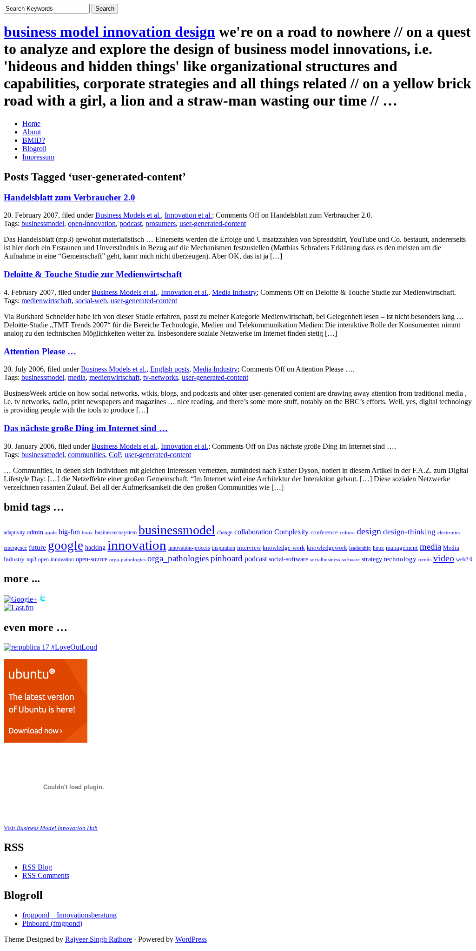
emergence (15, 548)
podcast (130, 223)
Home (31, 123)
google (65, 545)
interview (249, 548)
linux (378, 548)
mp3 (31, 559)
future (37, 547)
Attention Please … (40, 351)
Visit (51, 828)
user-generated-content (212, 223)
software (351, 559)
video (443, 558)
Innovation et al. (188, 215)
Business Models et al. (128, 215)
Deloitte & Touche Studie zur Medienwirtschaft (93, 274)
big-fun (69, 532)
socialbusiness (325, 559)
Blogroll (34, 149)
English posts (169, 369)
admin (35, 532)
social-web (91, 301)
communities (86, 455)
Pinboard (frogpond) (52, 923)
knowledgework (327, 547)
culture (347, 532)
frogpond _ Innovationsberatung (69, 915)
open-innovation (92, 223)
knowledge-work (284, 547)
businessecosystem (116, 533)
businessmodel (42, 223)
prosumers (160, 223)
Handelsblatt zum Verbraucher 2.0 (69, 197)
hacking (95, 547)
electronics (448, 532)
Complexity (291, 532)
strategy (372, 559)
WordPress (191, 939)
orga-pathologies (127, 559)
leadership (360, 548)
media (77, 377)
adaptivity (14, 532)
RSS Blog (37, 867)
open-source (91, 559)
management (402, 547)
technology (400, 559)
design (369, 531)
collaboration (253, 532)
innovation (136, 545)
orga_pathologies (178, 558)
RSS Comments (45, 875)
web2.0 (464, 559)
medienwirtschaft (46, 301)
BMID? (33, 140)
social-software (288, 559)
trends (424, 559)
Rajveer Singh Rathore (98, 939)
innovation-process (189, 548)
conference (324, 532)
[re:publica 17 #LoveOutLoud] (50, 647)
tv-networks (160, 377)
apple (51, 532)
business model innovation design (109, 31)
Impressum (38, 157)
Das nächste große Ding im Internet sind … (86, 428)
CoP (115, 455)
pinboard (227, 558)
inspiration (223, 548)
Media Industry (234, 292)
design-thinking (409, 531)
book (87, 532)
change (224, 533)
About (31, 132)
